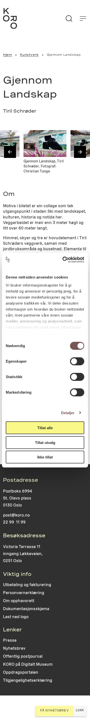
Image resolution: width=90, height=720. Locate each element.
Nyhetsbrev (14, 648)
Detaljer (68, 412)
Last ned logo (15, 616)
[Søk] (69, 19)
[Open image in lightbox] (12, 138)
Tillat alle (45, 428)
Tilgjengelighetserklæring (27, 680)
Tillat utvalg (45, 442)
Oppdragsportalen (20, 672)
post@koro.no (16, 515)
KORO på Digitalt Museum (28, 664)
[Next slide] (80, 152)
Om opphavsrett (18, 600)
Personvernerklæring (23, 592)
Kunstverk (29, 55)
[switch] (77, 361)
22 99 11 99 (14, 522)
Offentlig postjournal (22, 656)
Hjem (7, 55)
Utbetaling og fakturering (27, 584)
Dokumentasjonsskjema (26, 608)
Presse (9, 640)
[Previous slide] (10, 152)
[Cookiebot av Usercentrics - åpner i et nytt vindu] (63, 259)
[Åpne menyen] (83, 19)
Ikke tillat (45, 457)
